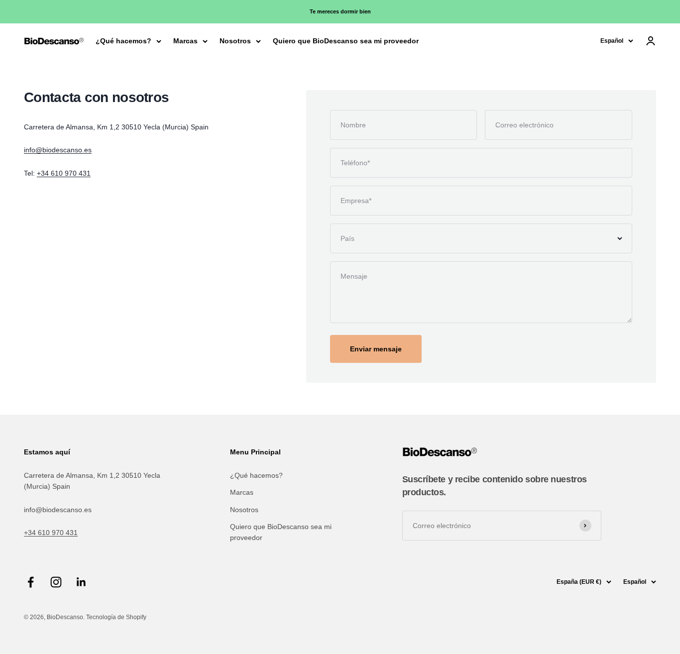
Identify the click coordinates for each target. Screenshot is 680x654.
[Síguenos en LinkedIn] (81, 582)
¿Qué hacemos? (123, 41)
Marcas (185, 41)
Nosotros (235, 41)
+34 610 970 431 (64, 173)
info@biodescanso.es (58, 150)
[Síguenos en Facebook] (30, 582)
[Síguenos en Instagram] (56, 582)
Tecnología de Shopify (116, 617)
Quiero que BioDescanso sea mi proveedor (346, 41)
